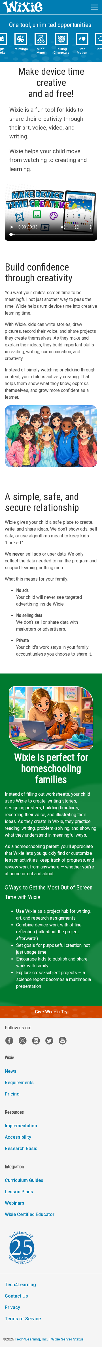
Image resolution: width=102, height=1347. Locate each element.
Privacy (12, 1307)
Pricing (12, 1094)
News (10, 1071)
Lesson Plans (19, 1191)
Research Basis (21, 1148)
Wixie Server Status (67, 1339)
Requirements (19, 1082)
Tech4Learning (20, 1284)
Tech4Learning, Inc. (31, 1339)
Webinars (14, 1203)
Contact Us (16, 1296)
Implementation (21, 1125)
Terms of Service (23, 1318)
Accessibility (18, 1137)
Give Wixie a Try (51, 1012)
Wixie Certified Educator (29, 1214)
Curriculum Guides (24, 1180)
